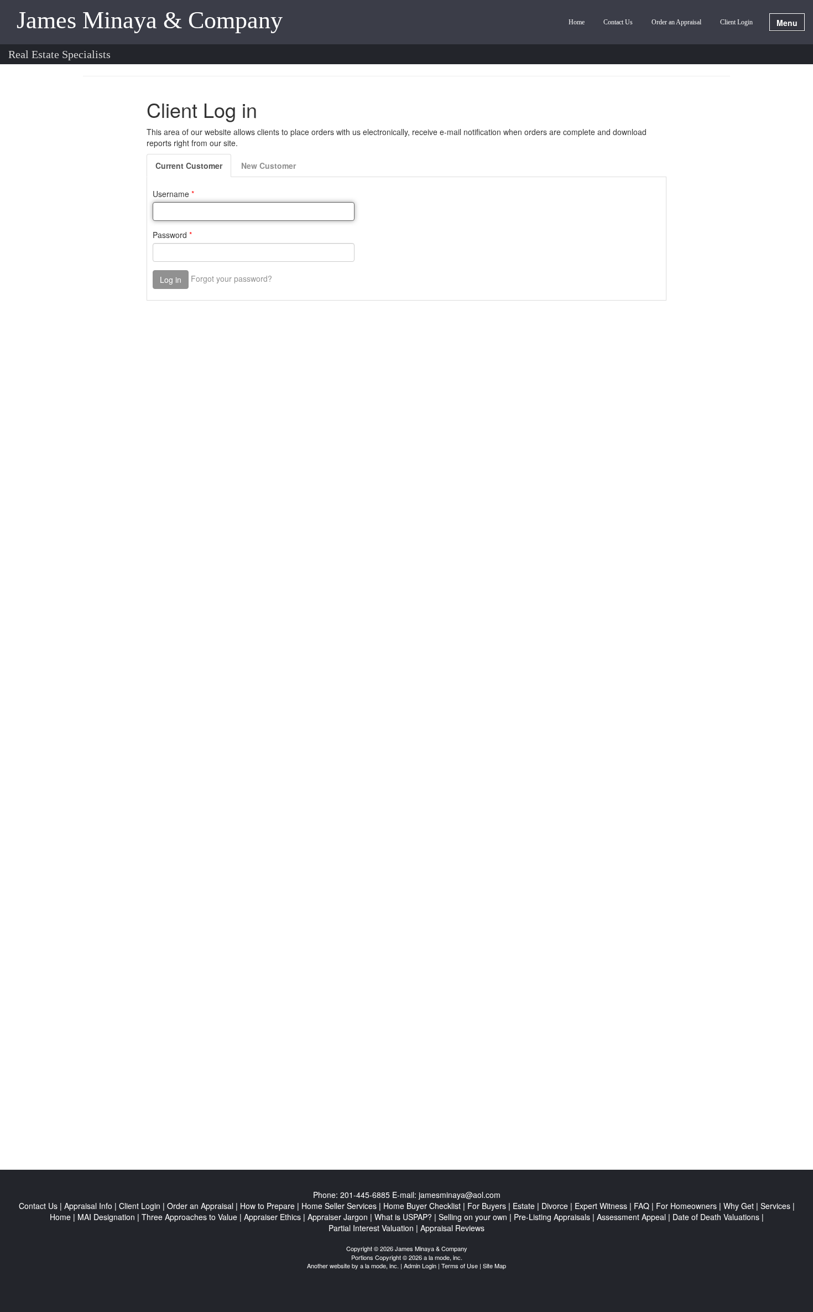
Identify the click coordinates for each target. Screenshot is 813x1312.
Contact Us (618, 22)
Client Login (736, 22)
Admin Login (420, 1265)
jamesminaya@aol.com (460, 1194)
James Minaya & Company (150, 21)
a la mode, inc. (379, 1265)
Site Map (494, 1265)
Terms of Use (459, 1265)
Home (577, 22)
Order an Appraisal (676, 22)
